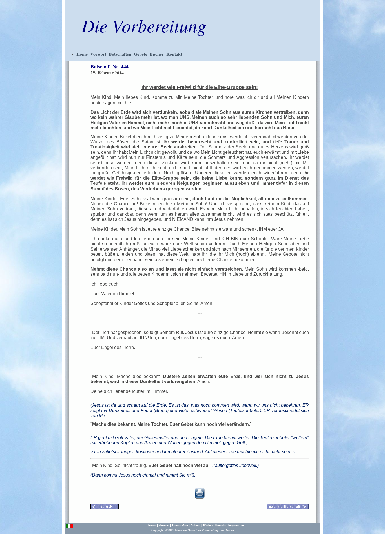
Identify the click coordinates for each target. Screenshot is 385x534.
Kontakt (174, 54)
